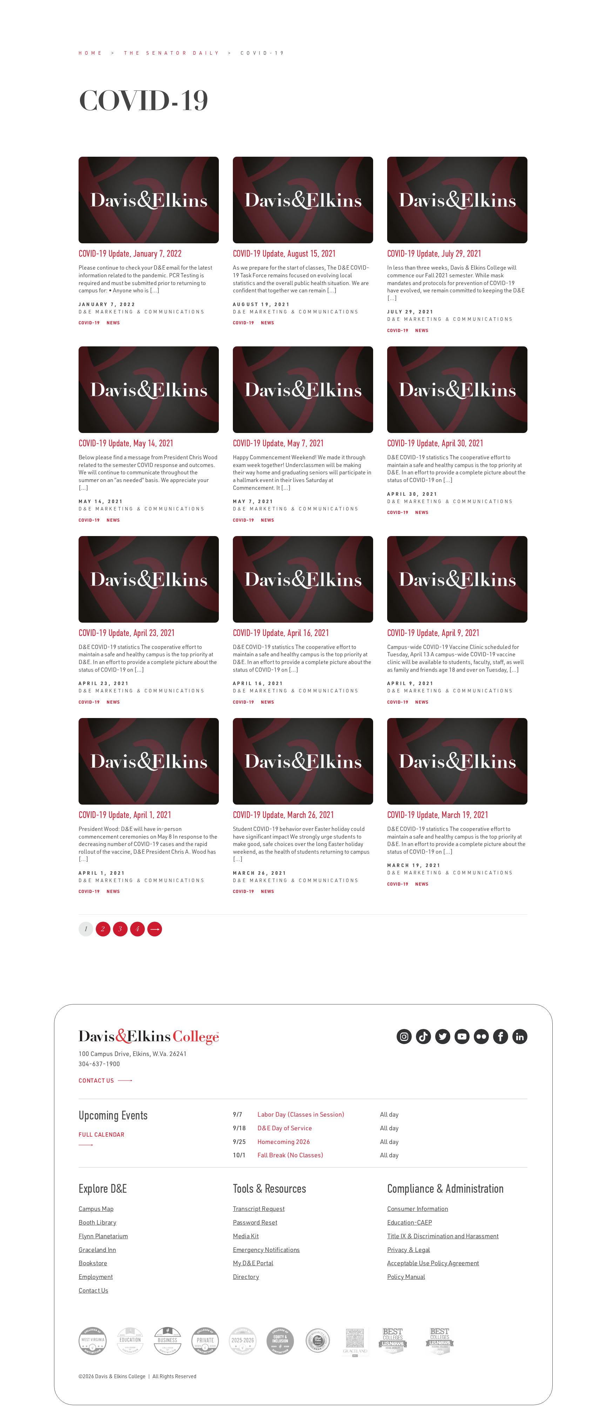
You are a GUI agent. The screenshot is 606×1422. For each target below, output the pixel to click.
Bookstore (93, 1263)
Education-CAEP (409, 1222)
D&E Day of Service (284, 1128)
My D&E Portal (253, 1263)
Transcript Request (259, 1208)
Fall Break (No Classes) (290, 1155)
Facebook (500, 1038)
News (113, 322)
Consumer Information (417, 1208)
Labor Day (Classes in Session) (301, 1114)
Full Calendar (101, 1134)
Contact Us (96, 1080)
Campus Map (96, 1208)
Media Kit (246, 1236)
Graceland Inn (97, 1249)
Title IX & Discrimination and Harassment (443, 1236)
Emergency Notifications (266, 1249)
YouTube (462, 1038)
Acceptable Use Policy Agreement (433, 1263)
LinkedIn (519, 1038)
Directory (246, 1276)
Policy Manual (406, 1276)
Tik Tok (423, 1038)
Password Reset (255, 1222)
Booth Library (97, 1222)
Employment (96, 1276)
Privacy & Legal (408, 1249)
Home (91, 53)
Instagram (404, 1038)
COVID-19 (89, 322)
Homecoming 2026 (283, 1141)
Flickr (481, 1038)
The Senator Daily (172, 53)
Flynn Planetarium (103, 1236)
